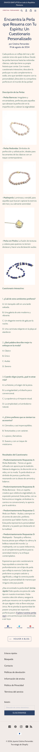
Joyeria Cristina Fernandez (23, 741)
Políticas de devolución (14, 672)
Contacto (8, 665)
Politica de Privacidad (14, 685)
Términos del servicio (13, 691)
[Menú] (35, 10)
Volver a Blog (21, 639)
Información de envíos (14, 678)
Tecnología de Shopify (19, 744)
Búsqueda (8, 659)
